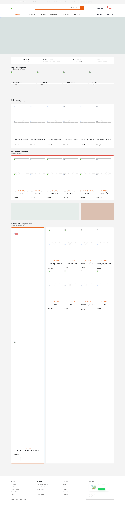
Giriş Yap (65, 486)
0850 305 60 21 (102, 485)
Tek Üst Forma (77, 14)
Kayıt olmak (74, 1)
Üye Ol (64, 484)
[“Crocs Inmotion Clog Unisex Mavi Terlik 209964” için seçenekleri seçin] (103, 173)
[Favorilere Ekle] (17, 121)
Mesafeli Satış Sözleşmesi (42, 486)
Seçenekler (28, 459)
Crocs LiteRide (21, 138)
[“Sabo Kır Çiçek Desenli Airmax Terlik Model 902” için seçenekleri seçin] (54, 173)
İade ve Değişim (40, 489)
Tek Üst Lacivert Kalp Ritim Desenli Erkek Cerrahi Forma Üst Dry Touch (87, 304)
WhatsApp (102, 489)
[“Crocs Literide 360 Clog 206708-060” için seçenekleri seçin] (103, 121)
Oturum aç (67, 1)
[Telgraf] (91, 2)
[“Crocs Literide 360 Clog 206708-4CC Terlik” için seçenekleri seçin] (87, 121)
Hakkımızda (13, 484)
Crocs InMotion (83, 190)
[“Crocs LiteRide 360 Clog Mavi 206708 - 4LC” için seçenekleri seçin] (70, 121)
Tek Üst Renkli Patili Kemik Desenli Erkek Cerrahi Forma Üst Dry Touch (104, 263)
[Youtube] (86, 2)
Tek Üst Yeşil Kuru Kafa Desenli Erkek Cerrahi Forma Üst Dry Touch (56, 263)
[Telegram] (103, 495)
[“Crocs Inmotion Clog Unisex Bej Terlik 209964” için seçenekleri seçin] (87, 173)
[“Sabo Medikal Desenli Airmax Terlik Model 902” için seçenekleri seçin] (70, 173)
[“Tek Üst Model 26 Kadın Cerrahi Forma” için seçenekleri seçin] (55, 285)
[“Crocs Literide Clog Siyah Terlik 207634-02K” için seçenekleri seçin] (21, 121)
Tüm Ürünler (35, 1)
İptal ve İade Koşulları (41, 491)
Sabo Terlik (37, 190)
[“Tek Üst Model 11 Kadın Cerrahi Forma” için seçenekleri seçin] (71, 285)
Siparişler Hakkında (15, 491)
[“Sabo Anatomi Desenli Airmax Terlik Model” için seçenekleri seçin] (37, 173)
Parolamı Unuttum (67, 491)
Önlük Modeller (70, 83)
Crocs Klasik (43, 83)
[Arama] (82, 7)
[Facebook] (82, 2)
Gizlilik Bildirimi (14, 486)
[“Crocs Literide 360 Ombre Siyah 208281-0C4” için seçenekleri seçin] (37, 121)
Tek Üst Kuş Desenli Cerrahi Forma (27, 450)
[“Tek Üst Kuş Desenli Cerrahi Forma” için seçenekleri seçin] (21, 173)
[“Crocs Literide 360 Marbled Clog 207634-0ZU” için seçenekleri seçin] (54, 121)
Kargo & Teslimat (40, 494)
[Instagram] (89, 2)
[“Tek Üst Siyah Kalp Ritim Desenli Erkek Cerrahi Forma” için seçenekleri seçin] (87, 243)
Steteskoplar (43, 14)
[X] (84, 2)
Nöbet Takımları (53, 14)
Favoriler (42, 1)
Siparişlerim (56, 1)
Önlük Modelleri (65, 14)
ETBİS (12, 494)
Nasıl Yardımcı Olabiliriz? (42, 484)
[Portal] (97, 495)
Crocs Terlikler (32, 14)
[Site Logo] (18, 8)
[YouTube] (100, 495)
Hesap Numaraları (15, 489)
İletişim (61, 1)
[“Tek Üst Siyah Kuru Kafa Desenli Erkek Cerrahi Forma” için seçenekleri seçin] (71, 243)
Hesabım (49, 1)
